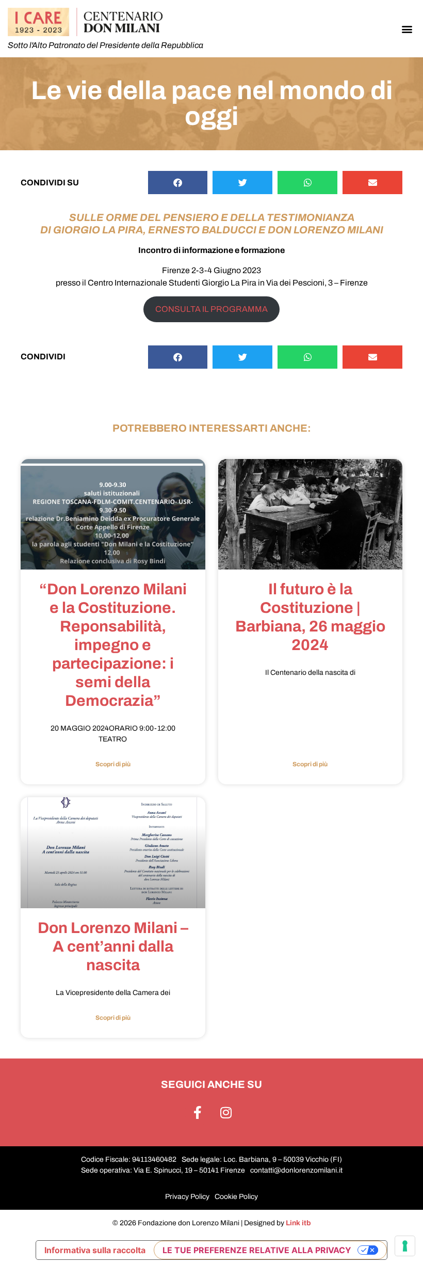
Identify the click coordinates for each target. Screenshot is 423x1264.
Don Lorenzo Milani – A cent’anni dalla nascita (113, 946)
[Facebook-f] (197, 1113)
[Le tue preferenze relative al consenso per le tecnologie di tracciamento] (405, 1246)
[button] (406, 28)
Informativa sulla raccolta (94, 1250)
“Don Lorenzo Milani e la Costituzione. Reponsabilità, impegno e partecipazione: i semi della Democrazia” (113, 645)
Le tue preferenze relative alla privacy (256, 1250)
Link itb (298, 1223)
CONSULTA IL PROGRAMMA (211, 309)
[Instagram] (226, 1113)
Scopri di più (113, 764)
